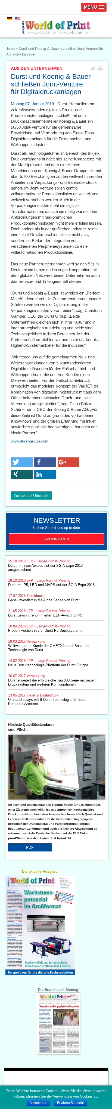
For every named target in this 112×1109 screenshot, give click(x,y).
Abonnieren (56, 539)
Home (10, 49)
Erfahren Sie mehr (70, 1103)
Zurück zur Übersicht (31, 495)
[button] (22, 462)
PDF (30, 847)
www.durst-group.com (29, 441)
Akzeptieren (38, 1103)
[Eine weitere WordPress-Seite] (56, 26)
